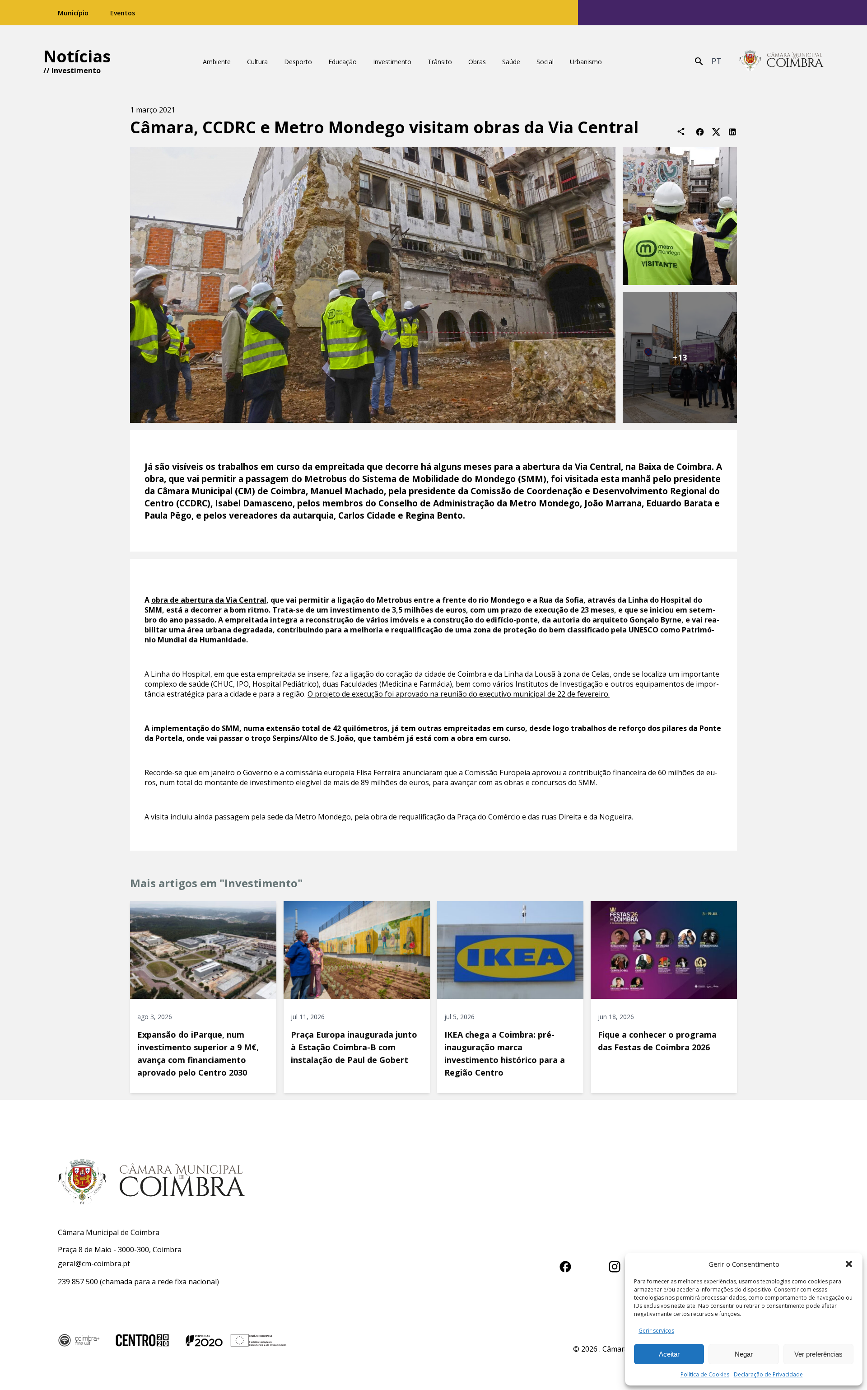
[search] (699, 61)
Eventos (122, 13)
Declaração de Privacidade (768, 1374)
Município (73, 13)
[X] (716, 131)
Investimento (76, 70)
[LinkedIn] (732, 131)
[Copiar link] (681, 131)
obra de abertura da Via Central (208, 600)
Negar (744, 1354)
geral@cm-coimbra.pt (94, 1263)
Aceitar (669, 1354)
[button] (848, 1263)
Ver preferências (818, 1354)
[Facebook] (699, 131)
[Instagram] (614, 1265)
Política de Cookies (705, 1374)
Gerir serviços (656, 1330)
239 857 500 (78, 1282)
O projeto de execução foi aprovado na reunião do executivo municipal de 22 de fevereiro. (459, 694)
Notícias (77, 56)
